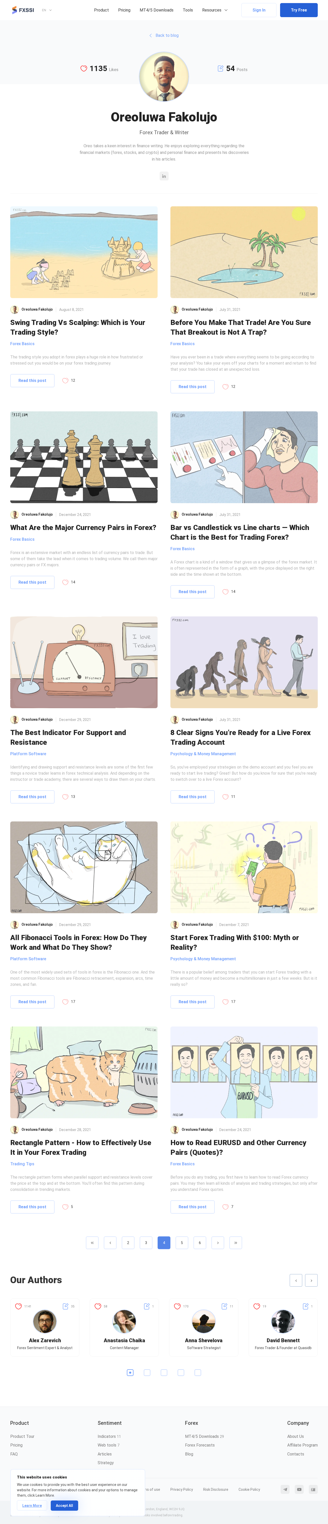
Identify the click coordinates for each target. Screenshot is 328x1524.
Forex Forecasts (200, 1445)
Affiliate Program (302, 1445)
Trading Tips (22, 1163)
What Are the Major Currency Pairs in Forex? (83, 527)
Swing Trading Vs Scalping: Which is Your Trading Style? (77, 327)
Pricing (124, 10)
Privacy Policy (181, 1489)
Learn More (32, 1506)
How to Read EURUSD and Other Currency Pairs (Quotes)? (238, 1147)
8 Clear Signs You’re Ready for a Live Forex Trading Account (240, 737)
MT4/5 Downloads (156, 10)
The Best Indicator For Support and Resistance (68, 737)
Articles (105, 1454)
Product (101, 10)
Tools (188, 10)
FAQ (14, 1454)
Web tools (108, 1445)
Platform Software (28, 753)
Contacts (295, 1454)
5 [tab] (197, 1372)
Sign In (258, 10)
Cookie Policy (249, 1489)
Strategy (106, 1462)
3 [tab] (164, 1372)
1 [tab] (130, 1372)
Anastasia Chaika (124, 1340)
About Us (295, 1436)
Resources (211, 10)
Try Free (299, 10)
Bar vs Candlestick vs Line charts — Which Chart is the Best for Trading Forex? (239, 532)
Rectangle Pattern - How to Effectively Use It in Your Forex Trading (80, 1147)
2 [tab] (147, 1372)
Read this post (32, 380)
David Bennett (283, 1340)
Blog (189, 1454)
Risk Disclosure (215, 1489)
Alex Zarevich (45, 1340)
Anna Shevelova (203, 1340)
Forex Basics (22, 343)
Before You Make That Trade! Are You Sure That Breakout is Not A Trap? (240, 327)
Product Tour (22, 1436)
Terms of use (149, 1489)
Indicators (109, 1436)
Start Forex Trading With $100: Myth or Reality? (234, 942)
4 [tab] (181, 1372)
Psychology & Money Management (203, 753)
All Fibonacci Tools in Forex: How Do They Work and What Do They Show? (78, 942)
